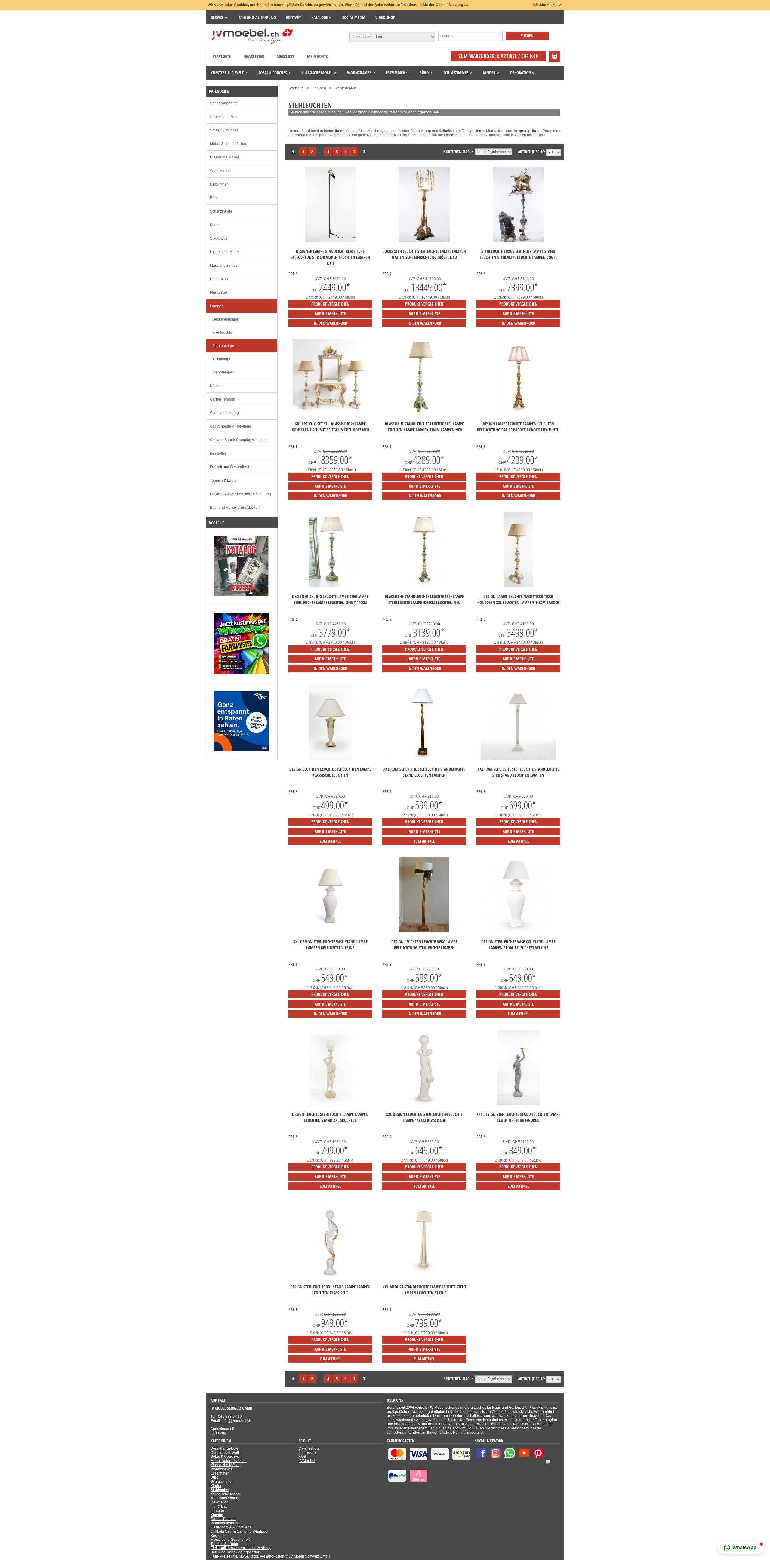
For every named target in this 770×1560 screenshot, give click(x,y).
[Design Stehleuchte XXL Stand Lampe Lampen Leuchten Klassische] (330, 1276)
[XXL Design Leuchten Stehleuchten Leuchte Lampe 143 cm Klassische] (424, 1104)
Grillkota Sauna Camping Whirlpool (239, 440)
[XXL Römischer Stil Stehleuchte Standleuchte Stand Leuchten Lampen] (424, 759)
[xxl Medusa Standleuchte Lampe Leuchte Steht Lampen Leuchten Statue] (424, 1276)
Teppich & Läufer (224, 480)
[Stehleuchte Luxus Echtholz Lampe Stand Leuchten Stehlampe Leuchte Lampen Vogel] (518, 241)
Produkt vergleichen (330, 304)
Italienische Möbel (225, 252)
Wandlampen (223, 372)
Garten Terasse (222, 399)
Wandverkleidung (224, 413)
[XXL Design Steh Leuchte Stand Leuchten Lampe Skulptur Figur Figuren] (518, 1104)
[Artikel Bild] (241, 595)
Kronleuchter (222, 332)
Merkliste (285, 56)
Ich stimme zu (545, 5)
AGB (302, 1456)
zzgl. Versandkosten (267, 1556)
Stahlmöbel (219, 238)
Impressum (308, 1453)
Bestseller (218, 453)
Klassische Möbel (224, 157)
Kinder (215, 225)
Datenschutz (309, 1448)
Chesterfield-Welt (224, 117)
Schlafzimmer (221, 211)
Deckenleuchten (225, 319)
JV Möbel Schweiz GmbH (309, 1556)
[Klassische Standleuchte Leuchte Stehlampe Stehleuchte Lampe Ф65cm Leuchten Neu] (424, 586)
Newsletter (253, 56)
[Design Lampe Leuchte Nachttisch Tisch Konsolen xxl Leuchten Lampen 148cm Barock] (518, 586)
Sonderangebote (224, 103)
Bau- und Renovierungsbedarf (235, 507)
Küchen (216, 386)
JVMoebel (307, 1461)
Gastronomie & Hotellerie (230, 426)
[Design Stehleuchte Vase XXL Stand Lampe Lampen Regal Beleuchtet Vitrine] (518, 931)
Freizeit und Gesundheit (229, 467)
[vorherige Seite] (294, 152)
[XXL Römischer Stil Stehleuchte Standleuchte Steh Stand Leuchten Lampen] (518, 759)
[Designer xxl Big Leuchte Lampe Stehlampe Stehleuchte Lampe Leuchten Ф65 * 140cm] (330, 586)
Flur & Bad (218, 292)
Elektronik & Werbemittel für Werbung (240, 494)
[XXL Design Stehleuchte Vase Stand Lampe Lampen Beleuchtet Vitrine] (330, 931)
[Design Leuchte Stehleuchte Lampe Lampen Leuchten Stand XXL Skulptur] (330, 1104)
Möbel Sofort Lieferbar (228, 144)
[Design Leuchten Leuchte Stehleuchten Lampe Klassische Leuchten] (330, 759)
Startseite (222, 56)
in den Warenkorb (330, 323)
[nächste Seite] (364, 152)
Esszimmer (219, 184)
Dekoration (219, 279)
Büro (214, 198)
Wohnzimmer (221, 171)
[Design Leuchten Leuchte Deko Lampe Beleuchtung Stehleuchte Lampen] (424, 931)
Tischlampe (221, 359)
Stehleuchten (223, 346)
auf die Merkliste (330, 313)
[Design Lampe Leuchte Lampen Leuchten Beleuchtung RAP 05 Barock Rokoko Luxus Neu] (518, 413)
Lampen (216, 306)
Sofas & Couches (224, 130)
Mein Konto (317, 56)
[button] (741, 1547)
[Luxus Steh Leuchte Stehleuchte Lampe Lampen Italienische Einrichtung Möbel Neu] (424, 241)
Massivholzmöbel (224, 265)
